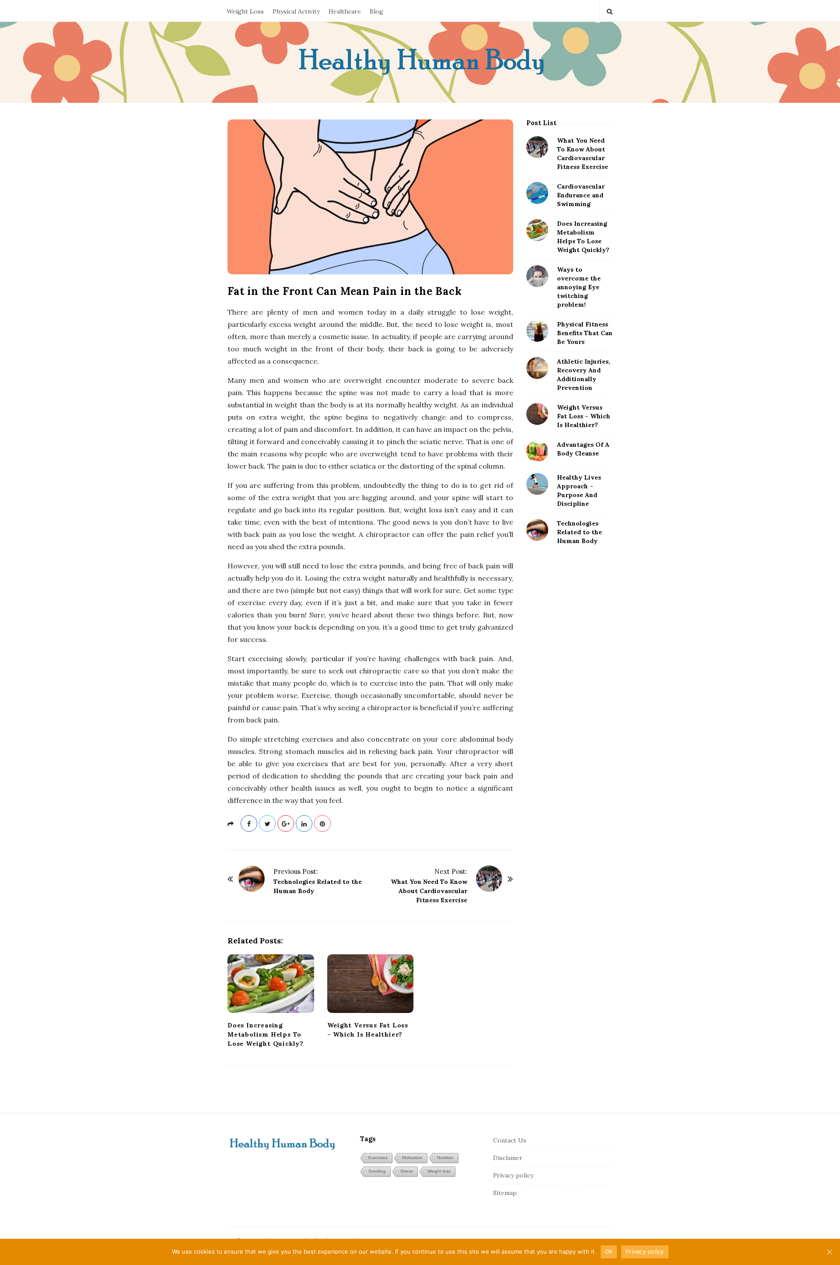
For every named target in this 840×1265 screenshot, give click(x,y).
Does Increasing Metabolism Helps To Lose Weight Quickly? (266, 1034)
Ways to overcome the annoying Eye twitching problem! (579, 287)
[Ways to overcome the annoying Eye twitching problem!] (537, 276)
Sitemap (505, 1193)
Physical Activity (296, 11)
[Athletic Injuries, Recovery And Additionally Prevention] (537, 368)
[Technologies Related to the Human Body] (251, 879)
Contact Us (509, 1140)
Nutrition (445, 1157)
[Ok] (829, 1251)
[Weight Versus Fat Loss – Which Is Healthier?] (370, 983)
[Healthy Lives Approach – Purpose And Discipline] (537, 484)
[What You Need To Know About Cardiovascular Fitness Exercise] (489, 879)
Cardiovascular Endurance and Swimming (581, 195)
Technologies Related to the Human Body (579, 532)
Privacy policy (513, 1175)
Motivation (412, 1157)
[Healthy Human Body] (420, 62)
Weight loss (439, 1171)
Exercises (378, 1157)
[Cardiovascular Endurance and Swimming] (537, 193)
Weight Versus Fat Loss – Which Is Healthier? (583, 416)
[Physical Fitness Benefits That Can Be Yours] (537, 331)
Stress (406, 1171)
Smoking (377, 1171)
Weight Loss (245, 11)
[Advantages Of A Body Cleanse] (537, 451)
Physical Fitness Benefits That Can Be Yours (584, 333)
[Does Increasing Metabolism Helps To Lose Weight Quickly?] (271, 983)
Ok (609, 1251)
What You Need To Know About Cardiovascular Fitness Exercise (429, 891)
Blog (376, 11)
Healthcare (345, 11)
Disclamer (507, 1158)
